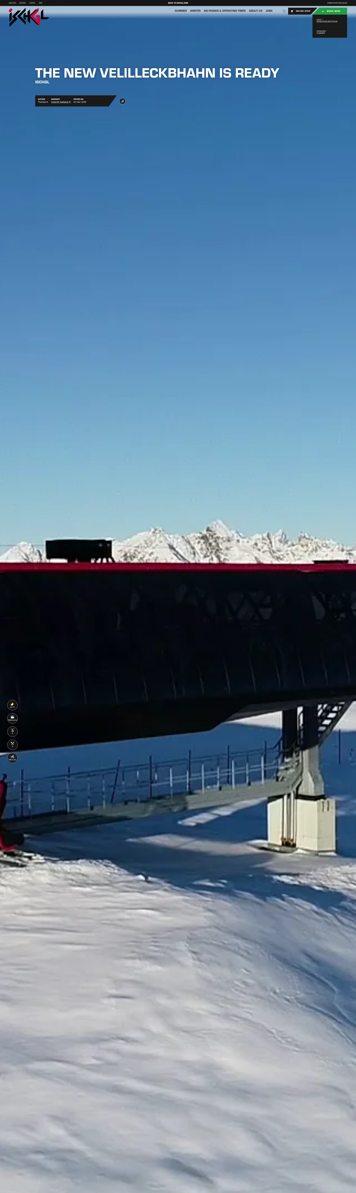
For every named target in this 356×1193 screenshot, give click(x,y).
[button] (284, 11)
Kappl (32, 3)
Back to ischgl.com (178, 3)
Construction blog (337, 3)
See (40, 3)
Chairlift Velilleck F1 (61, 102)
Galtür (12, 3)
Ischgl (22, 3)
